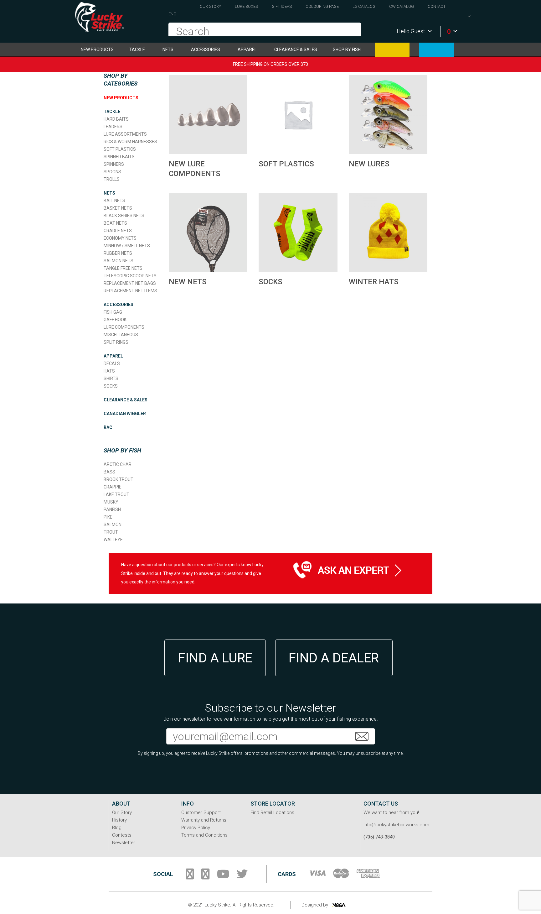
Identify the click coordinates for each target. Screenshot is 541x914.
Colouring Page (322, 6)
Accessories (205, 49)
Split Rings (116, 342)
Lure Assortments (125, 134)
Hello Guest (411, 31)
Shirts (111, 378)
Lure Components (124, 327)
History (119, 820)
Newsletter (123, 842)
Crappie (112, 486)
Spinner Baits (119, 156)
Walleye (113, 539)
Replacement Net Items (130, 290)
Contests (121, 835)
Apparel (247, 49)
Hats (109, 370)
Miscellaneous (121, 334)
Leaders (113, 126)
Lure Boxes (246, 6)
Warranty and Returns (203, 820)
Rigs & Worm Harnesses (130, 141)
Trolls (112, 179)
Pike (108, 517)
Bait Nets (114, 200)
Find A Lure (215, 658)
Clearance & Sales (295, 49)
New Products (97, 49)
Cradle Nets (118, 230)
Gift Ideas (282, 6)
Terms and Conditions (204, 835)
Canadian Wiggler (392, 50)
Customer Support (201, 812)
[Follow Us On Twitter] (242, 876)
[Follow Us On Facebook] (190, 876)
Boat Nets (115, 223)
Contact (437, 6)
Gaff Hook (115, 319)
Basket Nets (118, 208)
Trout (111, 532)
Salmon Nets (118, 260)
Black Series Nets (124, 215)
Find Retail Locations (272, 812)
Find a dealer (334, 658)
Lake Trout (116, 494)
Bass (109, 471)
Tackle (137, 49)
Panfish (112, 509)
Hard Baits (116, 119)
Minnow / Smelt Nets (127, 245)
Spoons (112, 171)
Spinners (114, 164)
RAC (436, 50)
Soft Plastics (120, 149)
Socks (111, 386)
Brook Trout (118, 479)
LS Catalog (364, 6)
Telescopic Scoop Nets (130, 275)
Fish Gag (113, 312)
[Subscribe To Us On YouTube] (223, 876)
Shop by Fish (347, 49)
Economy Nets (120, 238)
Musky (111, 501)
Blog (116, 827)
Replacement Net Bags (130, 283)
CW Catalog (401, 6)
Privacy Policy (195, 827)
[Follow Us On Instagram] (205, 876)
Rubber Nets (118, 253)
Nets (167, 49)
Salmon (112, 524)
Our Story (210, 6)
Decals (112, 363)
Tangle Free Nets (123, 268)
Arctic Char (117, 464)
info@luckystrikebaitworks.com (396, 825)
